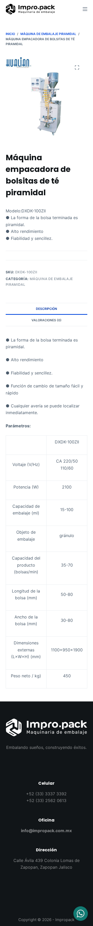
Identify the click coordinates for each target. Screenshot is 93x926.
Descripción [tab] (46, 309)
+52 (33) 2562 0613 (46, 800)
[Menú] (85, 9)
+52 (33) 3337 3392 (46, 793)
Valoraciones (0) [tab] (46, 320)
